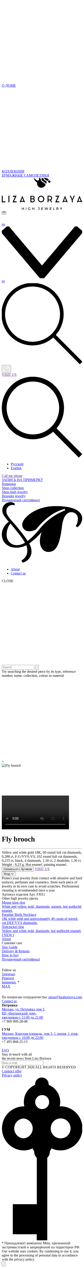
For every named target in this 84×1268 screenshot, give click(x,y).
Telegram (8, 974)
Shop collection (13, 488)
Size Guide (9, 947)
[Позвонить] (6, 369)
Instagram (9, 982)
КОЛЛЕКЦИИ (13, 171)
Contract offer (12, 1071)
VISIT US (9, 374)
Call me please (12, 476)
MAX (6, 986)
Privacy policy (12, 1075)
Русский (17, 464)
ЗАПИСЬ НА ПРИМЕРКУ (22, 480)
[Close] (3, 1263)
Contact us (18, 573)
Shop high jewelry (15, 492)
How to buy (10, 955)
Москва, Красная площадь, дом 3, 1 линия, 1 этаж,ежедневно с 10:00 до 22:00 (40, 1036)
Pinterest (8, 978)
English (16, 468)
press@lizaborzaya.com (65, 997)
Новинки (9, 484)
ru (3, 281)
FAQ (5, 1050)
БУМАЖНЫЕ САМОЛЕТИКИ (25, 175)
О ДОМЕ (9, 85)
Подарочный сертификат (21, 500)
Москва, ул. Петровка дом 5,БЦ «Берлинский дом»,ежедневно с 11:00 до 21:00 (23, 1013)
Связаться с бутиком (18, 869)
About (15, 569)
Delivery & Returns (16, 951)
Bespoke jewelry (14, 496)
